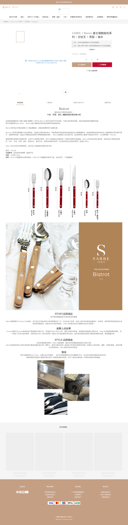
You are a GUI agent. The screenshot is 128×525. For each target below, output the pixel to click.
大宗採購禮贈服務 (78, 492)
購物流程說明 (105, 492)
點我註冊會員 (50, 494)
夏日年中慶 (13, 17)
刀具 (65, 17)
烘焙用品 (45, 17)
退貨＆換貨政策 (105, 494)
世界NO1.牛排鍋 (33, 17)
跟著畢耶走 (89, 17)
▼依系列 (27, 21)
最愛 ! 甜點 (56, 17)
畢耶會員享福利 (50, 492)
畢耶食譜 (50, 497)
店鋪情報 (78, 494)
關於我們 (78, 497)
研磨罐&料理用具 (76, 17)
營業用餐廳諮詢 (112, 17)
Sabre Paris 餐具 (16, 21)
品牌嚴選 (100, 17)
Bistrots (35, 21)
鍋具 (22, 17)
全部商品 (5, 21)
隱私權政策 (105, 497)
